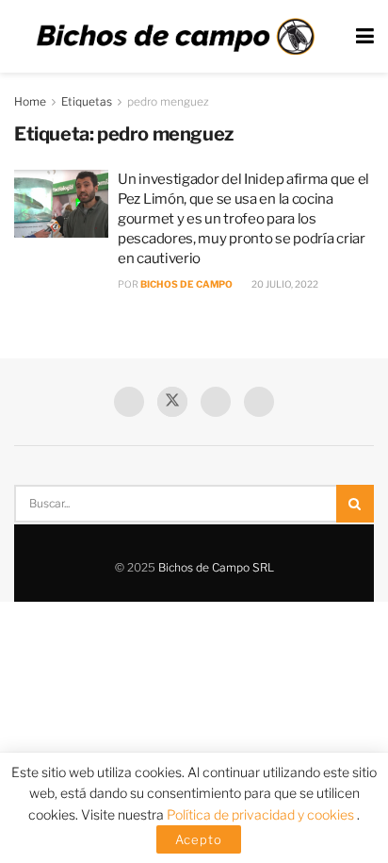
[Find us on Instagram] (259, 402)
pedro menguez (168, 101)
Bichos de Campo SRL (216, 567)
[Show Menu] (365, 36)
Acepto (198, 839)
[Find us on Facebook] (129, 402)
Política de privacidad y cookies (262, 814)
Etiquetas (86, 101)
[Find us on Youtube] (216, 402)
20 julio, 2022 (284, 284)
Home (30, 101)
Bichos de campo (186, 284)
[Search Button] (355, 504)
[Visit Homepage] (175, 37)
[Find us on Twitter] (172, 402)
